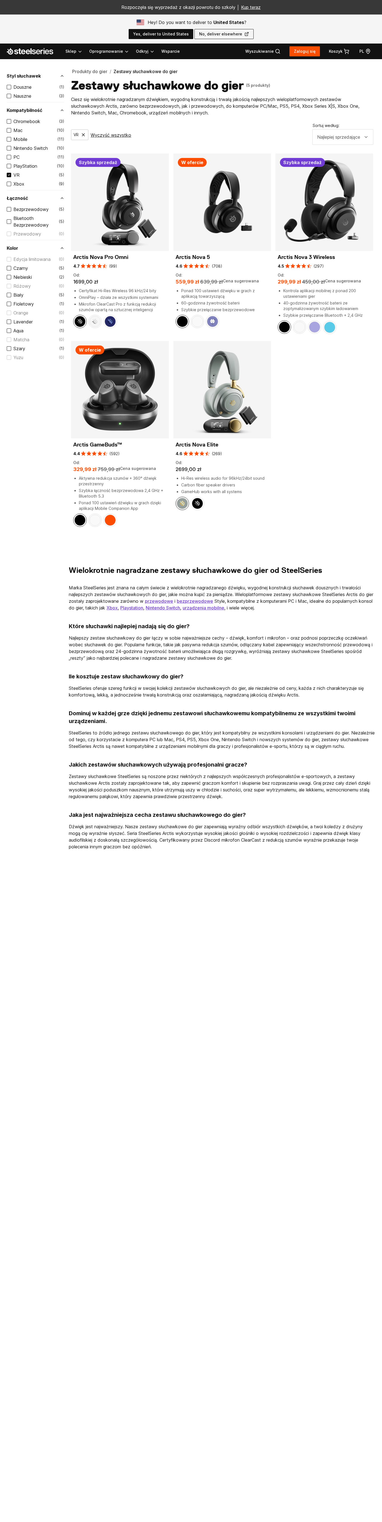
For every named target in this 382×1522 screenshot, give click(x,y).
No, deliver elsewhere (220, 34)
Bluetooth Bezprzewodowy (31, 221)
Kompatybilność (24, 110)
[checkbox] (9, 87)
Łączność (17, 198)
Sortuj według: (326, 125)
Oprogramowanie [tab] (106, 51)
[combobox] (343, 137)
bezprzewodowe (195, 601)
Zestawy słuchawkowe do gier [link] (146, 71)
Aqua (18, 330)
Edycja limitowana (32, 259)
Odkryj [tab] (142, 51)
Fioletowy (23, 304)
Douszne (22, 87)
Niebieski (22, 277)
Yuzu (18, 357)
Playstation (131, 608)
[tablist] (110, 51)
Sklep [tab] (70, 51)
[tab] (263, 51)
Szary (19, 348)
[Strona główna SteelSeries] (33, 51)
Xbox (18, 184)
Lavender (23, 322)
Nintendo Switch (30, 148)
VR (16, 175)
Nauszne (22, 96)
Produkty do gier (89, 71)
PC (16, 157)
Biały (18, 295)
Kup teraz (251, 7)
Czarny (20, 268)
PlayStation (25, 166)
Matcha (21, 339)
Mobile (20, 139)
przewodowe (159, 601)
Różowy (22, 286)
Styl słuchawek (24, 76)
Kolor (12, 248)
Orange (20, 313)
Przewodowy (27, 234)
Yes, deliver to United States (161, 34)
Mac (18, 130)
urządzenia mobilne (203, 608)
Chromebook (26, 121)
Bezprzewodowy (31, 209)
